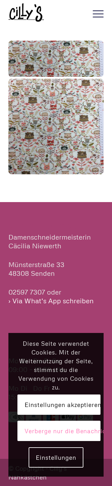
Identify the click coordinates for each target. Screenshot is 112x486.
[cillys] (46, 12)
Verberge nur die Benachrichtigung (62, 430)
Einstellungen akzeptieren (62, 404)
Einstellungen (56, 457)
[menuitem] (95, 12)
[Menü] (95, 12)
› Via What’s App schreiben (51, 300)
